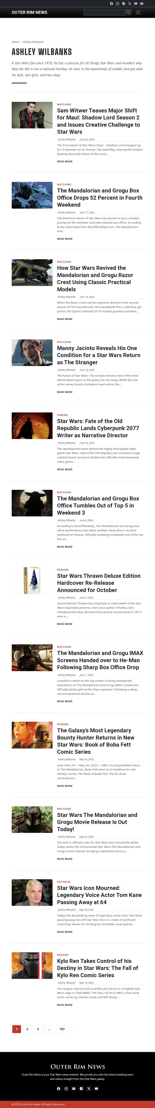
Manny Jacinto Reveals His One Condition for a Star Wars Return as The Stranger (98, 355)
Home (15, 42)
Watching (64, 104)
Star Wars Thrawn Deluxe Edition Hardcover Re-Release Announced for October (99, 583)
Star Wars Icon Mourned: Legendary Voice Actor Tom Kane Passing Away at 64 (99, 895)
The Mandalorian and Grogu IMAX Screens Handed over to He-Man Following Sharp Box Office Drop (100, 660)
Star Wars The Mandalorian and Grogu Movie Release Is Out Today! (97, 822)
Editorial (64, 882)
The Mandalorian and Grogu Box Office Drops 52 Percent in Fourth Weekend (100, 197)
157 (62, 1029)
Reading (63, 570)
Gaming (62, 415)
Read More (65, 161)
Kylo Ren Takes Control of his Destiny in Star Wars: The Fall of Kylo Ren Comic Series (97, 968)
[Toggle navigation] (138, 12)
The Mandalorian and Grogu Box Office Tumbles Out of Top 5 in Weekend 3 (98, 505)
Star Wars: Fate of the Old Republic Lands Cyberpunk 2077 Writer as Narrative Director (98, 428)
